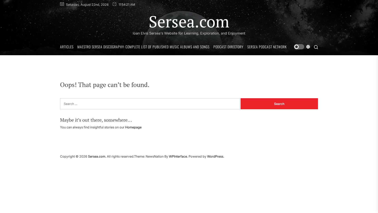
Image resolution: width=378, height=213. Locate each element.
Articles (66, 46)
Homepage (133, 127)
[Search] (316, 47)
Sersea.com (189, 21)
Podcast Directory (228, 46)
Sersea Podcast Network (267, 46)
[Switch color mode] (302, 46)
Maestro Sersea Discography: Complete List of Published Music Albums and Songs (143, 46)
